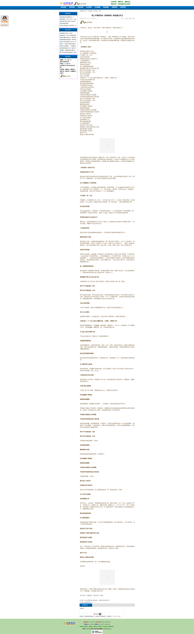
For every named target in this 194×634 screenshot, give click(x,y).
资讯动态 (72, 7)
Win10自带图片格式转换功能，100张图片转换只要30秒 (96, 600)
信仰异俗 (123, 7)
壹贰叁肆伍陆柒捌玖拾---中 (67, 17)
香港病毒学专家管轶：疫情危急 (68, 39)
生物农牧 (114, 7)
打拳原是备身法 (65, 23)
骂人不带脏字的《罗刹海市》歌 (68, 25)
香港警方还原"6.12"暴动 (66, 33)
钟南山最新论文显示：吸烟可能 (68, 37)
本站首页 (63, 7)
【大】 (133, 18)
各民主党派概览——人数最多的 (68, 46)
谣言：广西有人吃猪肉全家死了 (68, 43)
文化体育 (95, 10)
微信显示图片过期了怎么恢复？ (68, 21)
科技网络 (106, 7)
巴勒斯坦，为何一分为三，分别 (68, 19)
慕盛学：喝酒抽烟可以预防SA (68, 50)
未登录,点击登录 (116, 616)
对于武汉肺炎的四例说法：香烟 (68, 52)
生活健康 (97, 7)
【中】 (129, 18)
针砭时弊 (89, 7)
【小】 (126, 18)
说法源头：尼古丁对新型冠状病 (68, 35)
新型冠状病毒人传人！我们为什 (68, 48)
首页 (86, 10)
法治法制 (80, 7)
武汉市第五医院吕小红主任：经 (68, 41)
